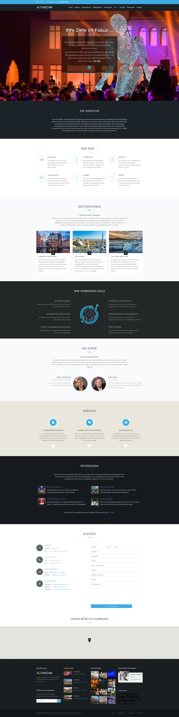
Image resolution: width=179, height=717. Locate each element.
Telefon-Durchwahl (97, 575)
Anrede (94, 547)
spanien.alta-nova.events (60, 587)
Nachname (95, 556)
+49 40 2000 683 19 (135, 679)
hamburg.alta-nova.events (61, 584)
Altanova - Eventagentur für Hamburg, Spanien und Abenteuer (63, 713)
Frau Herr (113, 547)
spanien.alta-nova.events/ (80, 690)
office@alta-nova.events (57, 572)
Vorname (94, 551)
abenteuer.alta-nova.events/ (81, 698)
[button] (89, 640)
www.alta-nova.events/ (79, 674)
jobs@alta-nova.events (59, 575)
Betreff (94, 579)
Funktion (94, 570)
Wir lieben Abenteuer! (119, 256)
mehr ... (53, 445)
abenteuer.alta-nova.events (62, 589)
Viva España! (79, 256)
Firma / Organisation (97, 565)
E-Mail (93, 561)
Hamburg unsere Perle (48, 256)
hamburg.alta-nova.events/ (80, 682)
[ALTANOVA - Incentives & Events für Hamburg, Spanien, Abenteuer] (44, 7)
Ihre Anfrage (110, 512)
